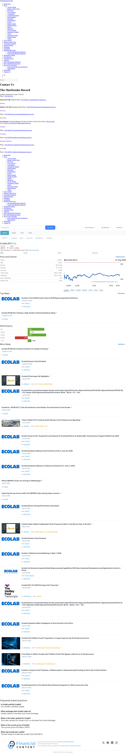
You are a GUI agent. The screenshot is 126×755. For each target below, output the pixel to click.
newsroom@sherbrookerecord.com (23, 114)
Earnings (40, 384)
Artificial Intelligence (39, 426)
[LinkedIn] (112, 745)
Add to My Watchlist (34, 250)
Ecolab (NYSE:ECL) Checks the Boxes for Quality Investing (25, 349)
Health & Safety (12, 25)
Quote (25, 253)
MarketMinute (27, 647)
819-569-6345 (31, 107)
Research (95, 253)
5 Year (101, 290)
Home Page (7, 4)
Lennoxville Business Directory (16, 53)
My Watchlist (105, 227)
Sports (9, 34)
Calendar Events (8, 58)
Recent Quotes (89, 227)
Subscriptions (11, 68)
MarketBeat (26, 384)
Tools (30, 233)
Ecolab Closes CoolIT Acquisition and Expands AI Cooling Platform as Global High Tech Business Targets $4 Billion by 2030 (70, 436)
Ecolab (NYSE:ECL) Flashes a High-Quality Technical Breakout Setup (29, 313)
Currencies (29, 238)
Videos (9, 39)
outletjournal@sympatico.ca (38, 100)
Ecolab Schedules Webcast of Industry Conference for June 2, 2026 (48, 466)
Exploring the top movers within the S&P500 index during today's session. (32, 493)
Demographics (11, 17)
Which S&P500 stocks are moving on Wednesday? (22, 481)
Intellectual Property (55, 647)
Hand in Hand (11, 24)
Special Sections (8, 45)
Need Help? (7, 70)
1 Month (78, 290)
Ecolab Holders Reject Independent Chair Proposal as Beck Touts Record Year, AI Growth (57, 524)
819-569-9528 (9, 137)
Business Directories (10, 50)
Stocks (14, 233)
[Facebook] (108, 745)
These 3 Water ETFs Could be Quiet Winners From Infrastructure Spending (52, 420)
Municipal (10, 29)
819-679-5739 (7, 123)
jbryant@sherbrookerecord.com (21, 123)
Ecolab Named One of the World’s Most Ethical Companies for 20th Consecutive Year (55, 685)
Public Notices (11, 37)
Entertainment (11, 20)
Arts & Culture (11, 7)
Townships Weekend (10, 43)
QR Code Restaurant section (12, 63)
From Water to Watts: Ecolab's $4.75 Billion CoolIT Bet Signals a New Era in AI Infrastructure (58, 654)
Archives (6, 60)
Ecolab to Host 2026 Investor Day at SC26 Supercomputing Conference (50, 298)
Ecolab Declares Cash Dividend (34, 361)
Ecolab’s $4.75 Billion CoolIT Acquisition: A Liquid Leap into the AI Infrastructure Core (55, 638)
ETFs (22, 233)
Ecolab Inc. (27, 303)
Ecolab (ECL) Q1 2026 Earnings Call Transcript (41, 585)
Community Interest (13, 15)
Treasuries (49, 238)
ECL (13, 243)
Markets (4, 233)
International (39, 238)
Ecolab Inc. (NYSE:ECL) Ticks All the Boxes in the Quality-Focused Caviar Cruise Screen (37, 407)
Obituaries (7, 47)
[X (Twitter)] (103, 745)
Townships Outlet (12, 35)
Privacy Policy (64, 746)
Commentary (11, 14)
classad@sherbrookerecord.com (22, 130)
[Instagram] (116, 745)
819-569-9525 (9, 130)
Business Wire (27, 306)
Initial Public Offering (48, 384)
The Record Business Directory (16, 52)
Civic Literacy (11, 12)
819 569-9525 (9, 96)
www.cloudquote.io (68, 742)
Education (10, 19)
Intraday (66, 290)
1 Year (90, 290)
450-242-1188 (50, 121)
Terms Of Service (76, 746)
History (9, 27)
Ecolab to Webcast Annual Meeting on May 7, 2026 (41, 553)
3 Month (85, 290)
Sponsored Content (13, 32)
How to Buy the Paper (10, 65)
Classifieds (7, 48)
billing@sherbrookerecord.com (22, 137)
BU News (10, 10)
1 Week (72, 290)
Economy (48, 647)
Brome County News (13, 9)
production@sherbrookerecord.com (23, 145)
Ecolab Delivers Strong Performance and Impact (40, 506)
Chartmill (6, 319)
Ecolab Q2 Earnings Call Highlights (36, 376)
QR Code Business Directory (12, 62)
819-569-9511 (25, 100)
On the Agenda (11, 30)
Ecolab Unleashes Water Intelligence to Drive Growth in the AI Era (47, 623)
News (5, 5)
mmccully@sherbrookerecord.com (45, 107)
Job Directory (8, 57)
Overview (14, 238)
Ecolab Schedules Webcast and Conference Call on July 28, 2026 (47, 451)
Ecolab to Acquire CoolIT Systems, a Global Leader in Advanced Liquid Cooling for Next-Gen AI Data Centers (64, 670)
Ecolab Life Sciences (29, 575)
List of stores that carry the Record (17, 67)
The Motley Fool (27, 596)
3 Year (95, 290)
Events (9, 22)
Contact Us (7, 72)
